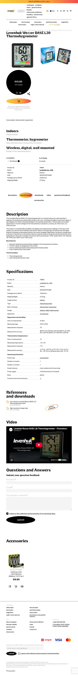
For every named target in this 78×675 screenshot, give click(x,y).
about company (11, 622)
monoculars (22, 25)
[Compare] (64, 11)
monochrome (44, 358)
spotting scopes (51, 22)
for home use (44, 314)
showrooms (38, 15)
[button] (58, 11)
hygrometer (52, 307)
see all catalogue (54, 25)
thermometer (44, 307)
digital (48, 310)
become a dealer (11, 624)
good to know (36, 7)
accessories (39, 200)
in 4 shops (43, 158)
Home (8, 30)
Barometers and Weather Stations (32, 30)
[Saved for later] (61, 11)
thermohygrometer (46, 303)
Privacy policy (10, 671)
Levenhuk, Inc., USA (46, 170)
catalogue (30, 5)
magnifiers (64, 22)
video (49, 195)
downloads (39, 195)
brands (29, 10)
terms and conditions (34, 12)
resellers (30, 15)
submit (11, 653)
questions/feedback (62, 195)
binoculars (37, 22)
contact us (33, 629)
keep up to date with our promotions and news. (25, 645)
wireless (42, 310)
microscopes (25, 22)
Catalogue (15, 30)
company (38, 5)
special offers (32, 17)
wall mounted (54, 310)
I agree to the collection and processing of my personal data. (32, 513)
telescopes (13, 22)
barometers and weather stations (38, 615)
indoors (42, 300)
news (28, 7)
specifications (25, 195)
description (12, 195)
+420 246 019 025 (59, 622)
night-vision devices (37, 25)
